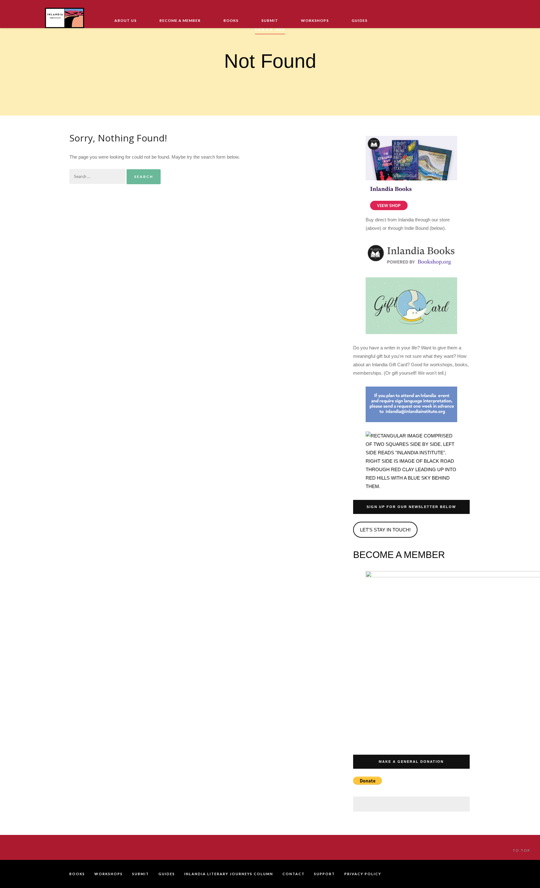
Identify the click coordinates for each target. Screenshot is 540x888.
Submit (269, 20)
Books (230, 20)
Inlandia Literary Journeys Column (228, 874)
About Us (125, 20)
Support (324, 874)
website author (463, 874)
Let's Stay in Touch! (385, 529)
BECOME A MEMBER (399, 555)
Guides (360, 20)
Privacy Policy (362, 874)
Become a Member (180, 20)
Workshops (315, 20)
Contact (293, 874)
